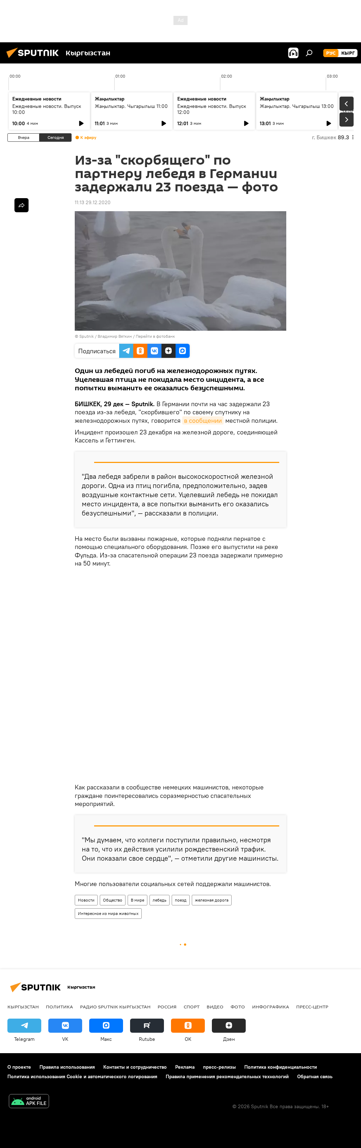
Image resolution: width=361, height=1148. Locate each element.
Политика (59, 1006)
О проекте (19, 1067)
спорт (192, 1006)
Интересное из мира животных (108, 913)
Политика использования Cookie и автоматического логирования (82, 1076)
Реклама (185, 1067)
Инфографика (270, 1006)
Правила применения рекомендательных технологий (227, 1076)
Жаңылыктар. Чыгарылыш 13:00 (297, 106)
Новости (86, 900)
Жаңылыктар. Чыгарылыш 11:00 (131, 106)
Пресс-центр (312, 1006)
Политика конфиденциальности (280, 1067)
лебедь (159, 900)
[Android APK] (29, 1102)
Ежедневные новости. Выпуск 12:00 (211, 109)
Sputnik (86, 336)
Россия (167, 1006)
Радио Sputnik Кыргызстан (115, 1006)
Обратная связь (314, 1076)
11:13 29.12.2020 (93, 202)
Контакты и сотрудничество (135, 1067)
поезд (180, 900)
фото (238, 1006)
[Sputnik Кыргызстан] (35, 59)
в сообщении (203, 420)
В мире (137, 900)
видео (215, 1006)
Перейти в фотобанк (155, 336)
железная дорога (211, 900)
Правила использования (67, 1067)
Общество (112, 900)
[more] (21, 205)
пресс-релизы (219, 1067)
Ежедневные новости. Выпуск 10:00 (46, 109)
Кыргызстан (23, 1006)
